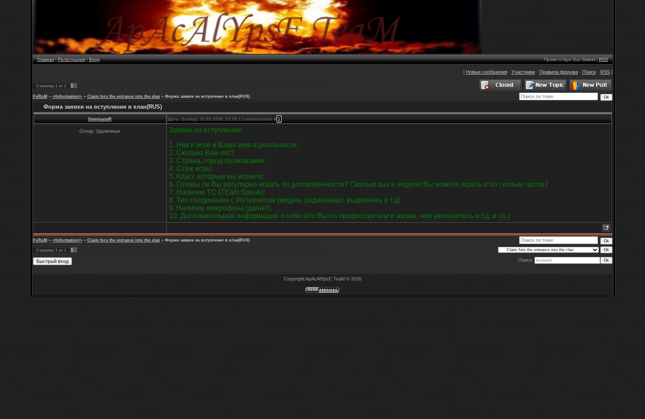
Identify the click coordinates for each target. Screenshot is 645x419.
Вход (94, 59)
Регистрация (71, 59)
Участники (523, 72)
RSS (603, 59)
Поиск (589, 72)
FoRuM (40, 96)
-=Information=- (67, 96)
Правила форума (558, 72)
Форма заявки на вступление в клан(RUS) (207, 96)
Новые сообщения (486, 72)
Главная (45, 59)
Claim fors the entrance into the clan (123, 96)
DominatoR (99, 119)
